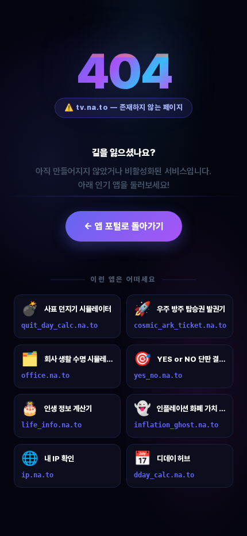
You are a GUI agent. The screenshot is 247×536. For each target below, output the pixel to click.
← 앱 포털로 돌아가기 (124, 226)
